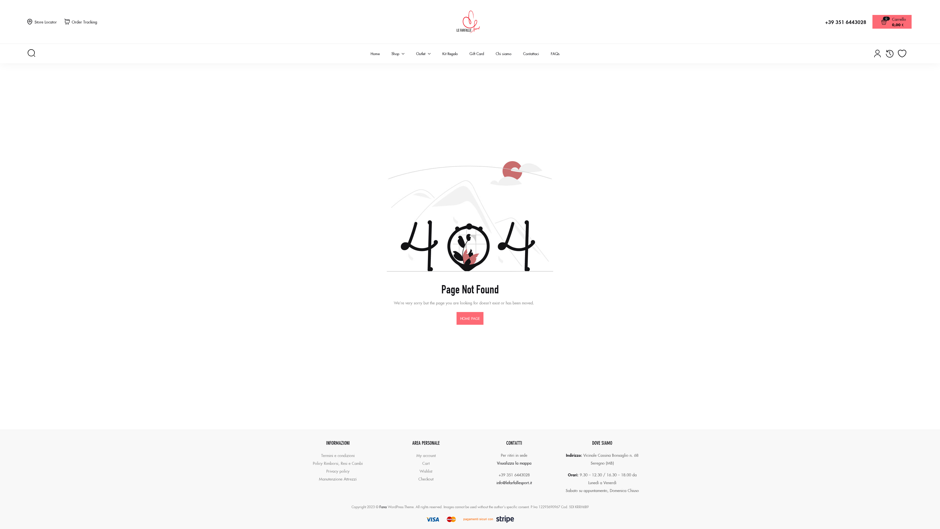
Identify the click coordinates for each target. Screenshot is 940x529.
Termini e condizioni (338, 455)
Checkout (426, 478)
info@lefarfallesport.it (514, 482)
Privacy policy (338, 471)
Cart (426, 463)
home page (470, 318)
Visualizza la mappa (514, 463)
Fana (383, 506)
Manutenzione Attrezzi (338, 478)
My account (426, 455)
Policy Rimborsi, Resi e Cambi (338, 463)
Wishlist (426, 471)
